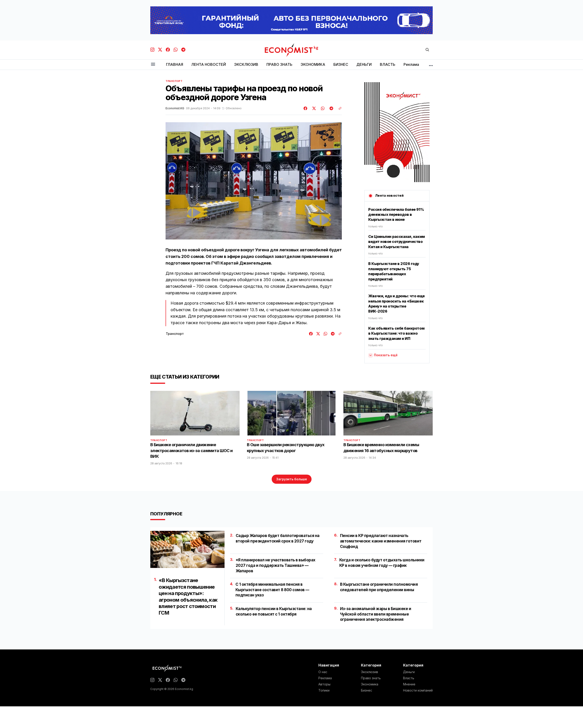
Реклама (325, 678)
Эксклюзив (369, 672)
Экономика (369, 684)
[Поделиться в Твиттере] (313, 108)
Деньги (409, 672)
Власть (408, 678)
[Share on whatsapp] (322, 108)
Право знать (371, 678)
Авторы (324, 684)
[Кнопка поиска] (427, 50)
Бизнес (366, 690)
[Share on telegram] (330, 108)
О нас (322, 672)
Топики (324, 690)
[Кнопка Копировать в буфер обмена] (338, 108)
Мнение (409, 684)
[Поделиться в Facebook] (305, 108)
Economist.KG (175, 108)
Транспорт (174, 81)
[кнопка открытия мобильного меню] (153, 64)
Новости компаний (418, 690)
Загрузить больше (291, 479)
